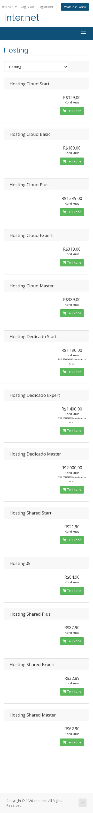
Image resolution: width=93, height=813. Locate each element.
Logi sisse (27, 7)
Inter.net (21, 17)
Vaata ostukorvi (75, 7)
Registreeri (45, 7)
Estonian (8, 7)
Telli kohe (73, 111)
